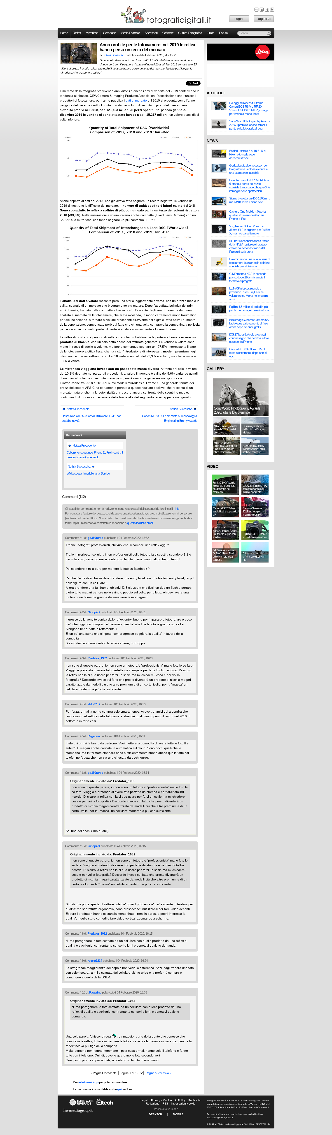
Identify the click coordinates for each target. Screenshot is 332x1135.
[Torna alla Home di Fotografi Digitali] (166, 23)
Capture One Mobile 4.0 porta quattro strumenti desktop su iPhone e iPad (247, 215)
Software (167, 33)
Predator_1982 (97, 658)
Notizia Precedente (77, 409)
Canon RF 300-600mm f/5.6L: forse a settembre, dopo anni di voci (248, 352)
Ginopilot (94, 612)
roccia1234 (95, 960)
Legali (144, 1100)
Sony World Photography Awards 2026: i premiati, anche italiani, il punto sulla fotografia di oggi (249, 124)
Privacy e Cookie (161, 1100)
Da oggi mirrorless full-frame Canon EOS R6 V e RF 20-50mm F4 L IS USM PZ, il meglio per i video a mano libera (249, 108)
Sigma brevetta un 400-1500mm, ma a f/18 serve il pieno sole (249, 200)
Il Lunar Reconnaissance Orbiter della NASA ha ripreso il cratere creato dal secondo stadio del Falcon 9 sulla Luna (249, 246)
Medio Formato (130, 33)
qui (119, 1089)
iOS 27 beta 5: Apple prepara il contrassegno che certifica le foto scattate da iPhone (249, 338)
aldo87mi (94, 704)
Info (177, 508)
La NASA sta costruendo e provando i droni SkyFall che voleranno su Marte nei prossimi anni (248, 294)
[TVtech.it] (104, 1105)
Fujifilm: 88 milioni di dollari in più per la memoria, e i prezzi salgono (249, 308)
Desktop (155, 1114)
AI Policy (180, 1100)
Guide (210, 33)
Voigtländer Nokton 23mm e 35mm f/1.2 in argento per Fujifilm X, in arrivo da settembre (249, 229)
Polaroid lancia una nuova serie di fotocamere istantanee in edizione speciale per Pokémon (249, 262)
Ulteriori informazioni (258, 1107)
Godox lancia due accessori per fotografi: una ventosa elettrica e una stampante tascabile (248, 169)
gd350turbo (95, 538)
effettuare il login (88, 1082)
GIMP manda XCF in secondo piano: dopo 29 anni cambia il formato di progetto (247, 277)
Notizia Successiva (181, 409)
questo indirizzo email (140, 523)
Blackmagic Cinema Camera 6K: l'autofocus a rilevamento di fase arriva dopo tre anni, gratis (249, 323)
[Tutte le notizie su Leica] (240, 59)
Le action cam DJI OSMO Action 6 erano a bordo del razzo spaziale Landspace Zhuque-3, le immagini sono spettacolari (249, 185)
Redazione (152, 1103)
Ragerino (94, 736)
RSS (165, 1103)
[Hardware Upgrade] (81, 1105)
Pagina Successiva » (158, 1073)
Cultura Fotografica (190, 33)
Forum (223, 33)
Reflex (77, 33)
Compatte (109, 33)
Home (64, 33)
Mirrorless (92, 33)
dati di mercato (136, 100)
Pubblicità (194, 1100)
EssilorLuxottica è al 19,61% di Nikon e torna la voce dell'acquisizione (247, 154)
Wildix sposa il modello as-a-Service (88, 473)
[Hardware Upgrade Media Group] (78, 1113)
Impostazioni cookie (183, 1103)
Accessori (151, 33)
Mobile (178, 1114)
